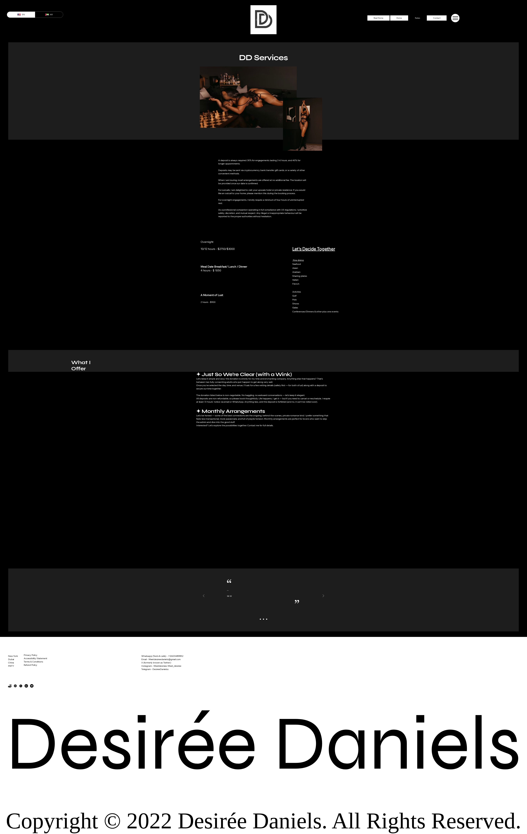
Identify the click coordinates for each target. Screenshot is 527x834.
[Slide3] (266, 619)
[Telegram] (31, 686)
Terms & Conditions (33, 661)
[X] (21, 686)
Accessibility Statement (35, 658)
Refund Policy (30, 665)
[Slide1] (260, 619)
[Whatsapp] (26, 686)
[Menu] (455, 18)
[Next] (323, 596)
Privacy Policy (30, 655)
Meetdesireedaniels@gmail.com (165, 659)
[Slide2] (263, 619)
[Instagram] (15, 686)
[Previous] (203, 596)
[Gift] (10, 686)
